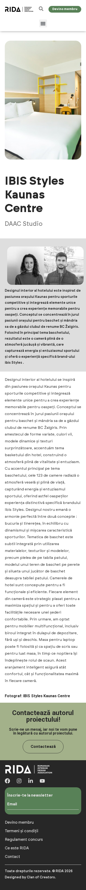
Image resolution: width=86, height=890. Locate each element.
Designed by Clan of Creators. (30, 877)
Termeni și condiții (21, 831)
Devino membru (19, 822)
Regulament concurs (24, 840)
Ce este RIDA (17, 848)
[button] (43, 23)
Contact (12, 857)
